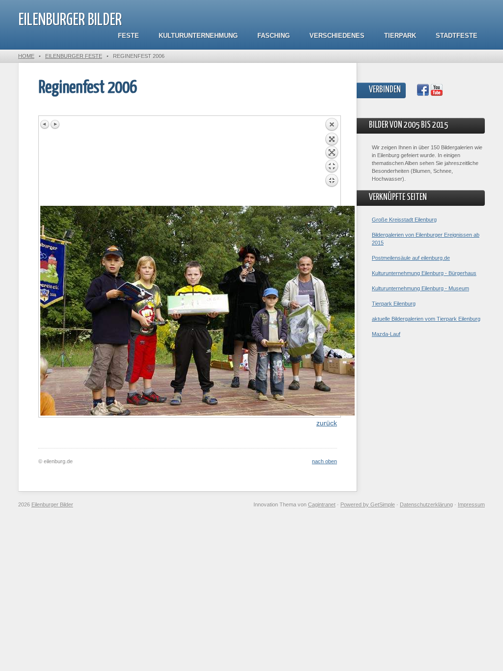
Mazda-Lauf (386, 334)
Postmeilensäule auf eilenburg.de (411, 258)
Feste (128, 35)
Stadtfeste (456, 35)
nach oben (324, 461)
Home (26, 56)
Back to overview (331, 161)
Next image (55, 124)
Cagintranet (321, 504)
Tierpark (400, 35)
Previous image (45, 124)
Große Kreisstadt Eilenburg (404, 220)
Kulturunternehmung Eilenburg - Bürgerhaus (424, 273)
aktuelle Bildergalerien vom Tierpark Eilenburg (426, 319)
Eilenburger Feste (73, 56)
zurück (326, 423)
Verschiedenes (336, 35)
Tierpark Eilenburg (394, 304)
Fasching (273, 35)
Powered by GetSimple (367, 504)
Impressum (471, 504)
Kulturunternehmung (198, 35)
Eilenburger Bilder (70, 20)
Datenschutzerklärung (426, 504)
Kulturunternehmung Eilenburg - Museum (420, 288)
